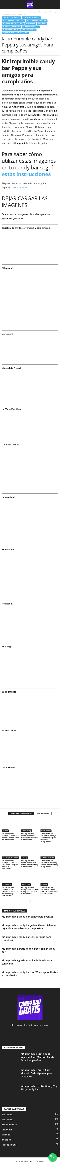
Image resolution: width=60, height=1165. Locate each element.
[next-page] (32, 901)
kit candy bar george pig (13, 21)
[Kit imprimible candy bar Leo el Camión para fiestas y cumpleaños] (49, 879)
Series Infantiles (28, 30)
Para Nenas (30, 24)
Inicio (4, 12)
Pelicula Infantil (9, 1145)
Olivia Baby (26, 830)
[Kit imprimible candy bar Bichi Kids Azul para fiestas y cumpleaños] (30, 879)
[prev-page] (28, 901)
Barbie (5, 830)
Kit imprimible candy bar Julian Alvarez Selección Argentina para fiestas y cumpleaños (29, 927)
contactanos (19, 187)
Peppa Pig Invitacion (11, 27)
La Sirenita (6, 884)
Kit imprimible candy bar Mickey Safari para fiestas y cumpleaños (29, 863)
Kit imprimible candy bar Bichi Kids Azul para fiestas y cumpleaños (30, 890)
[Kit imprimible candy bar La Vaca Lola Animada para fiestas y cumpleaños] (11, 852)
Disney (24, 857)
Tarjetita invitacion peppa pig (15, 33)
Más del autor (42, 813)
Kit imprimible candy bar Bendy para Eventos (27, 916)
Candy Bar (7, 1129)
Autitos (44, 884)
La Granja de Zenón (10, 857)
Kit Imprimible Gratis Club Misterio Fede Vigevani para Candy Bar (36, 1073)
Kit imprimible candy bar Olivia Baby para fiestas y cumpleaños (29, 836)
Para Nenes (46, 830)
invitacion (6, 1139)
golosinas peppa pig (31, 18)
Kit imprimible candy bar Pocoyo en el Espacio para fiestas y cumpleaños (48, 837)
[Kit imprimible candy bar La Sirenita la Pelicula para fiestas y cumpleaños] (11, 879)
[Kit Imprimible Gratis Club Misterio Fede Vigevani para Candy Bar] (10, 1074)
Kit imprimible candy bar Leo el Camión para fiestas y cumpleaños (49, 890)
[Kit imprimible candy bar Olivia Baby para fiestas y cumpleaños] (30, 825)
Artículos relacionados (21, 813)
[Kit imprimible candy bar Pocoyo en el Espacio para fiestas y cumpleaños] (49, 825)
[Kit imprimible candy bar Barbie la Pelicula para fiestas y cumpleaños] (11, 825)
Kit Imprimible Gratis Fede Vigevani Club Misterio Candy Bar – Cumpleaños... (37, 1057)
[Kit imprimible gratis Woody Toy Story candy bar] (10, 1090)
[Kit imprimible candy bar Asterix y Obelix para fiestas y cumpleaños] (49, 852)
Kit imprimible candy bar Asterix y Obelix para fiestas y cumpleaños (49, 863)
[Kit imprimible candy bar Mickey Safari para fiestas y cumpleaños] (30, 852)
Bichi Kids (26, 884)
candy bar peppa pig (18, 12)
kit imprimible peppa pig (12, 24)
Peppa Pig (42, 24)
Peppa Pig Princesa (30, 27)
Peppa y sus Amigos (10, 30)
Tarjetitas (6, 1134)
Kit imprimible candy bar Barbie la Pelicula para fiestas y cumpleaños (10, 836)
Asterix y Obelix (47, 857)
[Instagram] (30, 1031)
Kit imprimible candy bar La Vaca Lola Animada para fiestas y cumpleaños (10, 864)
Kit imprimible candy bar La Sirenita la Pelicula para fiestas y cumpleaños (10, 891)
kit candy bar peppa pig (36, 21)
